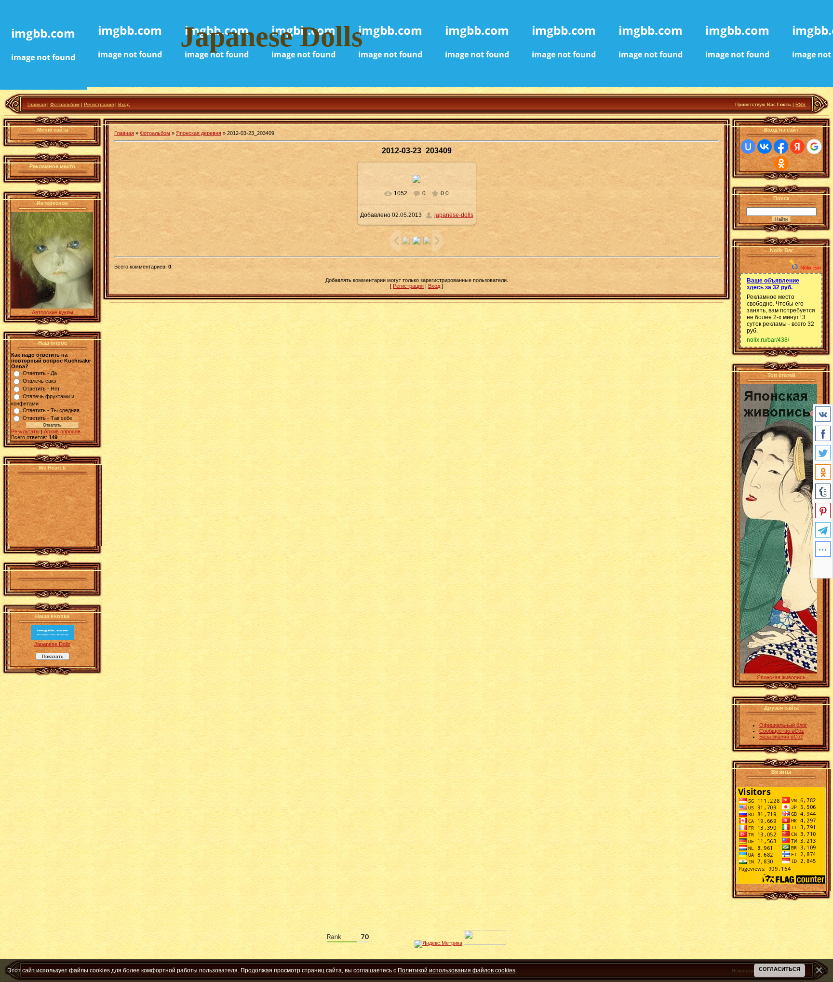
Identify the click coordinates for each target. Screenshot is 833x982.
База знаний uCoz (781, 737)
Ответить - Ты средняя (51, 410)
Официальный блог (783, 725)
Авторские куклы (52, 312)
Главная (36, 104)
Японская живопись (781, 677)
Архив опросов (62, 431)
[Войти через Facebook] (781, 146)
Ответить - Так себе (47, 418)
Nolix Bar (810, 267)
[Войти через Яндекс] (797, 146)
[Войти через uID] (748, 146)
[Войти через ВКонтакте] (764, 146)
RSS (800, 104)
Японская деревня (198, 133)
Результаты (25, 431)
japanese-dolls (453, 215)
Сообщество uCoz (781, 731)
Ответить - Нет (41, 388)
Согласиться (779, 969)
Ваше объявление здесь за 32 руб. (773, 284)
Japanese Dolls (52, 644)
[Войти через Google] (814, 146)
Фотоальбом (65, 104)
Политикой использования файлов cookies (456, 970)
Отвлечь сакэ (39, 381)
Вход (124, 104)
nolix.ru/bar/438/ (768, 339)
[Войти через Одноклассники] (781, 163)
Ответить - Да (40, 373)
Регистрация (99, 104)
